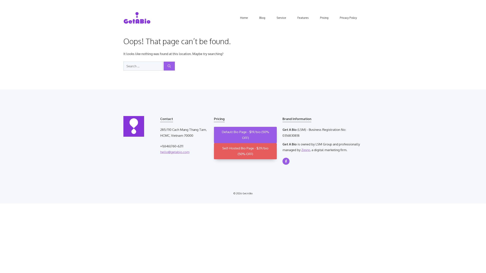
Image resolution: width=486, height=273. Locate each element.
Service (281, 18)
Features (303, 18)
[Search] (169, 66)
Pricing (324, 18)
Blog (262, 18)
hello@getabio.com (174, 152)
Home (244, 18)
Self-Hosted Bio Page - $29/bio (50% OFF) (245, 151)
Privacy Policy (348, 18)
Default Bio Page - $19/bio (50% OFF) (245, 135)
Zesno (305, 150)
